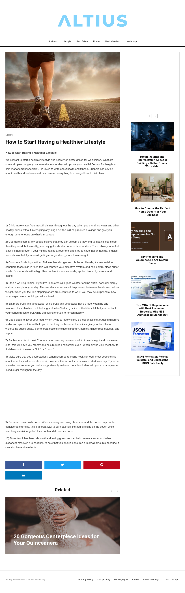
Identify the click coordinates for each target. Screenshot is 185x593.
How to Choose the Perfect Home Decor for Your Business (152, 212)
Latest (135, 579)
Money (96, 41)
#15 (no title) (103, 579)
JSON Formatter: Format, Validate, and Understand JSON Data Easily (152, 360)
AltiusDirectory (151, 579)
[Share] (23, 465)
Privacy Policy (85, 579)
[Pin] (101, 465)
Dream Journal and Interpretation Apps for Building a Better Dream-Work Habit (152, 161)
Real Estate (82, 41)
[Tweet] (62, 465)
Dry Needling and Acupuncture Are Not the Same (152, 260)
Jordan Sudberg (101, 164)
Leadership (131, 41)
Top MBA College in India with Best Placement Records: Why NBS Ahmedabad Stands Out (152, 310)
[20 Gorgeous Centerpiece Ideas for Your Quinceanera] (62, 525)
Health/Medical (112, 41)
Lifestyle (67, 41)
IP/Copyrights (121, 579)
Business (52, 41)
